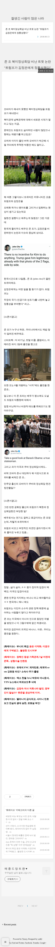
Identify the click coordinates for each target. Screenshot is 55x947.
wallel (40, 939)
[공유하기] (13, 796)
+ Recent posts (9, 924)
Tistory (24, 939)
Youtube (36, 943)
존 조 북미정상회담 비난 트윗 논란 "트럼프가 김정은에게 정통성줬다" (27, 31)
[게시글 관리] (17, 796)
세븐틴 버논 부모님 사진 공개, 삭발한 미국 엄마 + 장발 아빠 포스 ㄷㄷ (21, 819)
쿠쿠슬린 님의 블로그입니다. (18, 873)
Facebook (28, 943)
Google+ (43, 943)
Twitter (21, 943)
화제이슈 (10, 810)
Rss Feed (12, 943)
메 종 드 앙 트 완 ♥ (16, 868)
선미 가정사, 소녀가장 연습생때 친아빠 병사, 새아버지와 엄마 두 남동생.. (21, 829)
